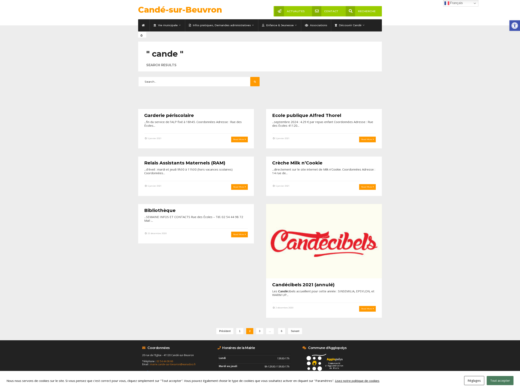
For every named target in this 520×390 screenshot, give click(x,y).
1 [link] (239, 331)
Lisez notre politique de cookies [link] (357, 381)
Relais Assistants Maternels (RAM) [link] (184, 163)
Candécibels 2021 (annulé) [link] (303, 284)
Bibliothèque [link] (160, 210)
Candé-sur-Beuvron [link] (180, 10)
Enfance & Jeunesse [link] (279, 25)
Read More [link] (239, 139)
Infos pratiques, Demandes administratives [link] (221, 25)
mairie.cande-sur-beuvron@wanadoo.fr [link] (173, 364)
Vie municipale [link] (167, 25)
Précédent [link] (225, 331)
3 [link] (259, 331)
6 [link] (281, 331)
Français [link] (456, 3)
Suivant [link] (295, 331)
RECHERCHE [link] (367, 11)
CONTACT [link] (331, 11)
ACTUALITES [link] (296, 11)
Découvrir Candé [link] (350, 25)
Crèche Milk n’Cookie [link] (297, 163)
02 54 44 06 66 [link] (164, 361)
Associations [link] (318, 25)
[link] (514, 25)
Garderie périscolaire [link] (169, 115)
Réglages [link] (474, 380)
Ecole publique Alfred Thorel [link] (306, 115)
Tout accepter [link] (500, 380)
